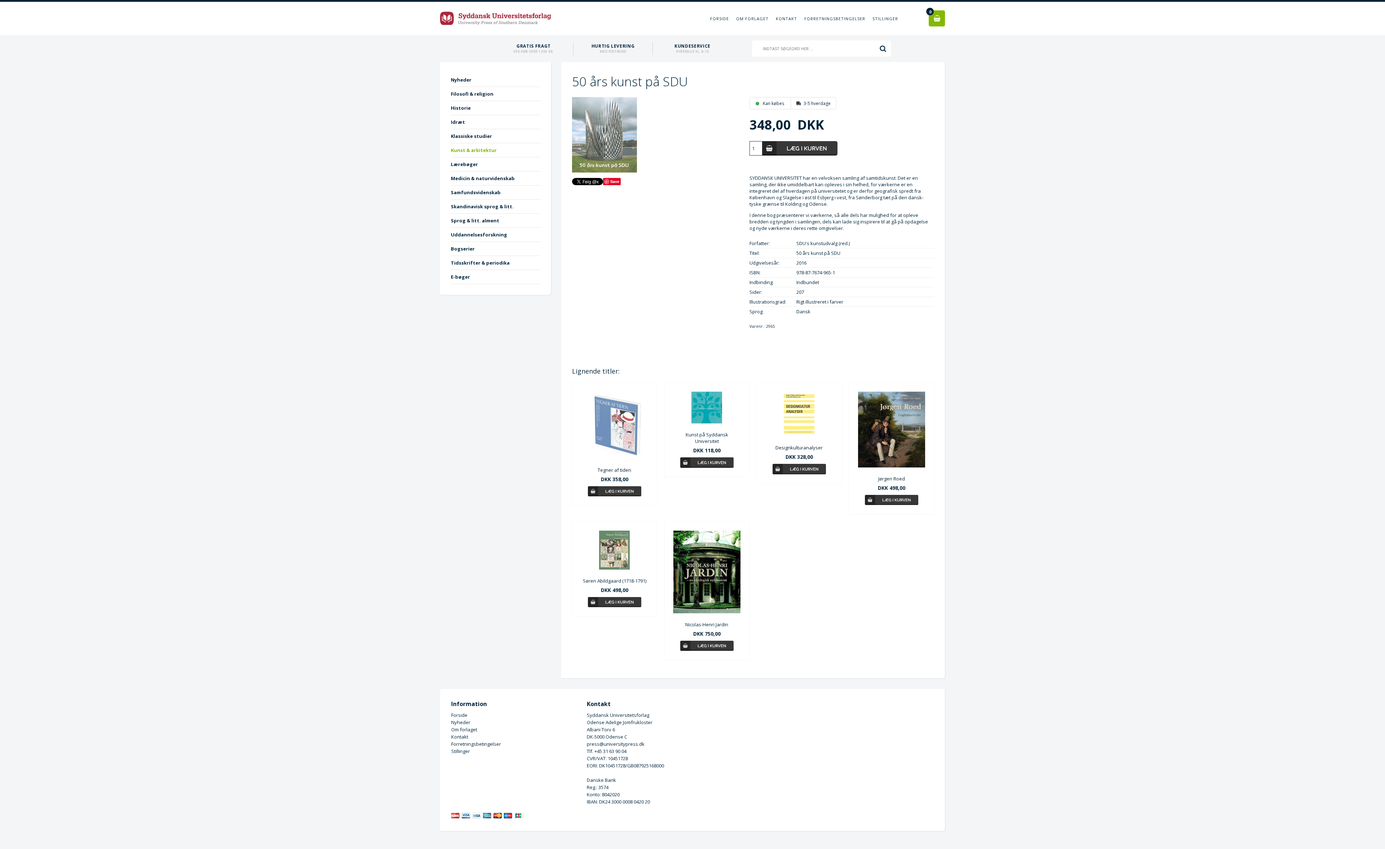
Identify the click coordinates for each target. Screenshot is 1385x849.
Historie (461, 108)
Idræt (458, 122)
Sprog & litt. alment (475, 220)
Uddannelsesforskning (479, 234)
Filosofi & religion (472, 94)
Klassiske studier (471, 136)
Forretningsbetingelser (834, 18)
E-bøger (460, 277)
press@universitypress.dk (616, 744)
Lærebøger (464, 164)
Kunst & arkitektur (474, 150)
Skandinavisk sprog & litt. (482, 206)
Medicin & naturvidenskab (483, 178)
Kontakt (786, 18)
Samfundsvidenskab (476, 192)
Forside (719, 18)
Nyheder (461, 80)
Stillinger (885, 18)
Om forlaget (752, 18)
